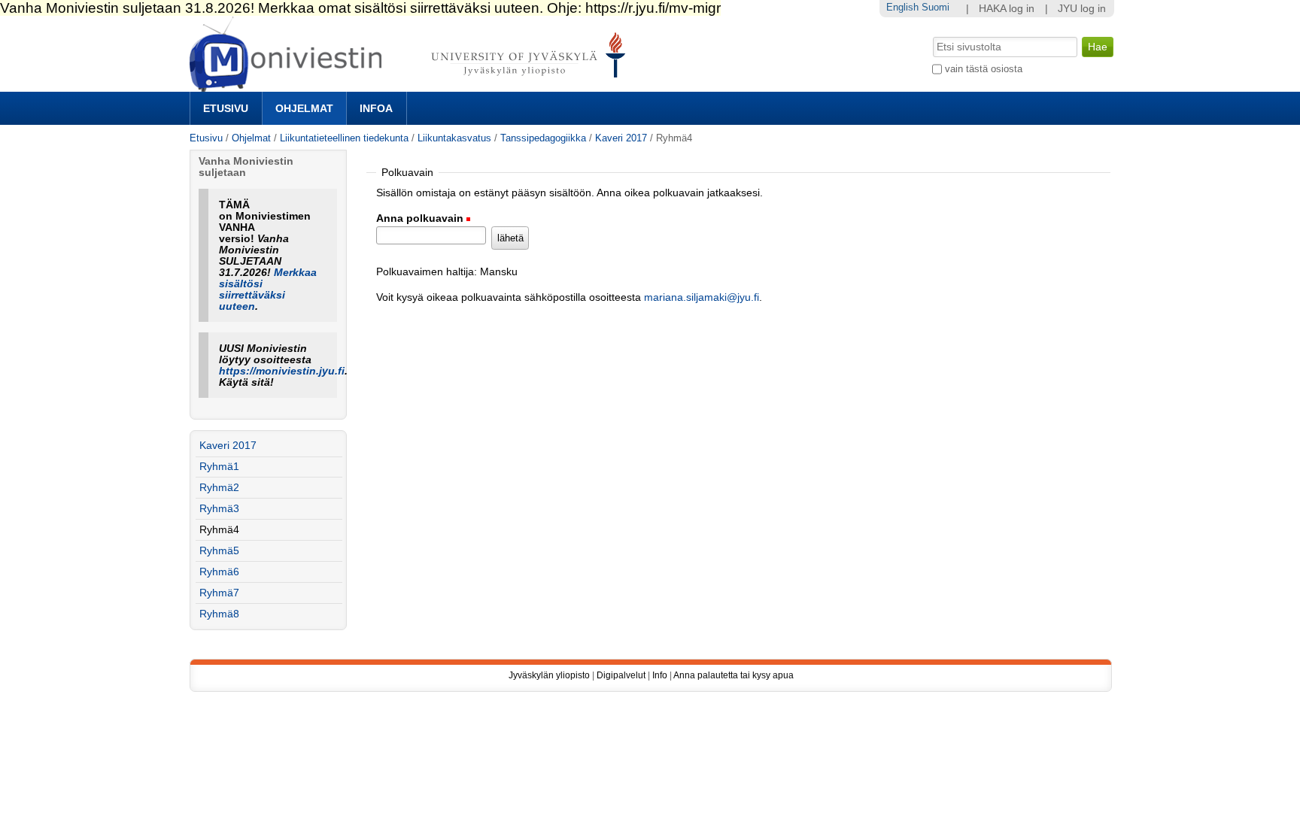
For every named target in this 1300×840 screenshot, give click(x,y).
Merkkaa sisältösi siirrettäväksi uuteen (268, 289)
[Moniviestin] (412, 85)
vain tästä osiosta (983, 68)
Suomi (935, 7)
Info (659, 675)
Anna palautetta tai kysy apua (733, 675)
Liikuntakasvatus (454, 138)
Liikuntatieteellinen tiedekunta (344, 138)
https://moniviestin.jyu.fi (282, 371)
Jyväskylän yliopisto (549, 675)
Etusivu (225, 108)
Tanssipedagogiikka (543, 138)
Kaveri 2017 (621, 138)
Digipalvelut (621, 675)
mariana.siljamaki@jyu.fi (701, 297)
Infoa (376, 108)
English (902, 7)
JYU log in (1082, 8)
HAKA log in (1006, 8)
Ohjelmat (304, 108)
